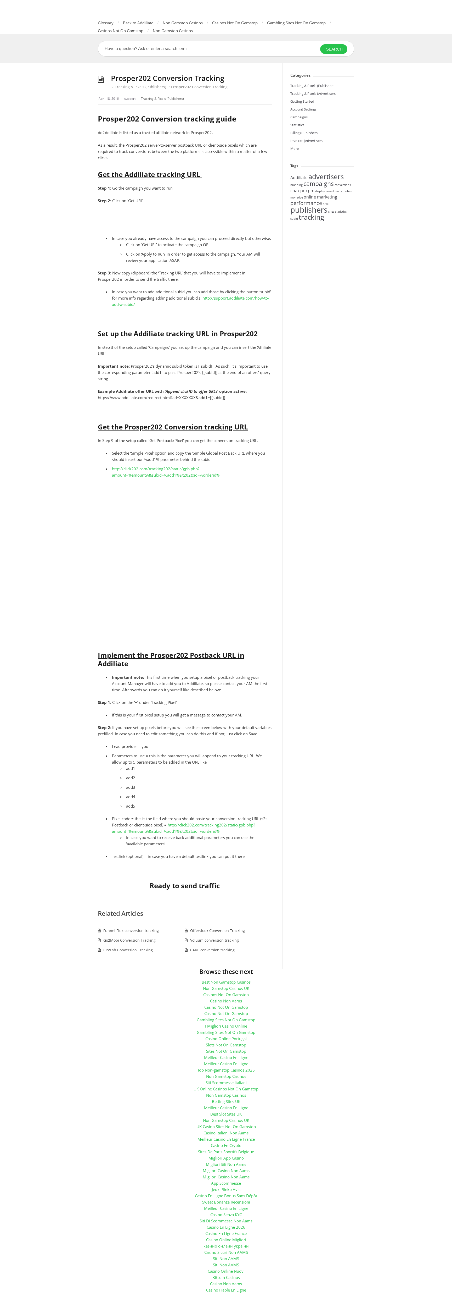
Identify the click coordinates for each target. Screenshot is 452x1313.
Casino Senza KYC (226, 1214)
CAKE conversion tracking (212, 949)
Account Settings (303, 109)
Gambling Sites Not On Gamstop (296, 22)
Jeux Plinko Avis (226, 1189)
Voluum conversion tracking (214, 940)
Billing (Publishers (304, 132)
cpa (293, 191)
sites (331, 211)
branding (296, 185)
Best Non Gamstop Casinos (226, 982)
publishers (308, 210)
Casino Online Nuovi (226, 1271)
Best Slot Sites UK (226, 1114)
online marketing (320, 197)
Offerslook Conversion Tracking (217, 930)
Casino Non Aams (226, 1000)
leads (338, 191)
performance (306, 203)
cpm (310, 191)
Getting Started (302, 101)
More (294, 148)
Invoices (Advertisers (306, 140)
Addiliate (299, 177)
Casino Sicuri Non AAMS (226, 1252)
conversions (343, 185)
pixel (326, 204)
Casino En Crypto (226, 1145)
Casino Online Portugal (226, 1038)
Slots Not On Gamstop (226, 1044)
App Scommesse (226, 1183)
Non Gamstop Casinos (183, 22)
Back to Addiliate (138, 22)
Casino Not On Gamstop (226, 1007)
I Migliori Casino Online (226, 1026)
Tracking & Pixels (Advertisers (313, 93)
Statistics (297, 125)
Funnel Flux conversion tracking (131, 930)
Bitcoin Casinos (226, 1277)
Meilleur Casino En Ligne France (226, 1139)
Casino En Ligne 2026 (226, 1227)
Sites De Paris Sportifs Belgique (226, 1151)
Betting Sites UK (226, 1101)
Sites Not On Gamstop (226, 1051)
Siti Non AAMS (226, 1258)
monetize (296, 197)
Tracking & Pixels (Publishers (312, 85)
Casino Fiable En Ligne (226, 1290)
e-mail (330, 191)
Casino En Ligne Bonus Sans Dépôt (226, 1195)
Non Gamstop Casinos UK (226, 988)
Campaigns (299, 117)
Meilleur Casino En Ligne (226, 1057)
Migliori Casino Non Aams (226, 1170)
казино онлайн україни (226, 1246)
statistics (341, 211)
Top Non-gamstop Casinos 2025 (226, 1070)
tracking (311, 217)
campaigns (318, 183)
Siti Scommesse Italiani (226, 1082)
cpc (301, 191)
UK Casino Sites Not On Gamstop (226, 1126)
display (320, 191)
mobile (347, 191)
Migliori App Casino (226, 1158)
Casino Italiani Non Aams (226, 1132)
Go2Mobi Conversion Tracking (129, 940)
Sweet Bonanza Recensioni (226, 1202)
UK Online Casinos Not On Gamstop (226, 1088)
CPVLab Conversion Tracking (128, 949)
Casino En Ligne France (226, 1233)
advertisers (326, 176)
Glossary (106, 22)
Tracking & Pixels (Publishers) (140, 86)
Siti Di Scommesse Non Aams (226, 1220)
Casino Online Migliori (226, 1239)
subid (294, 218)
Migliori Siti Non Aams (226, 1164)
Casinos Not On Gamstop (235, 22)
